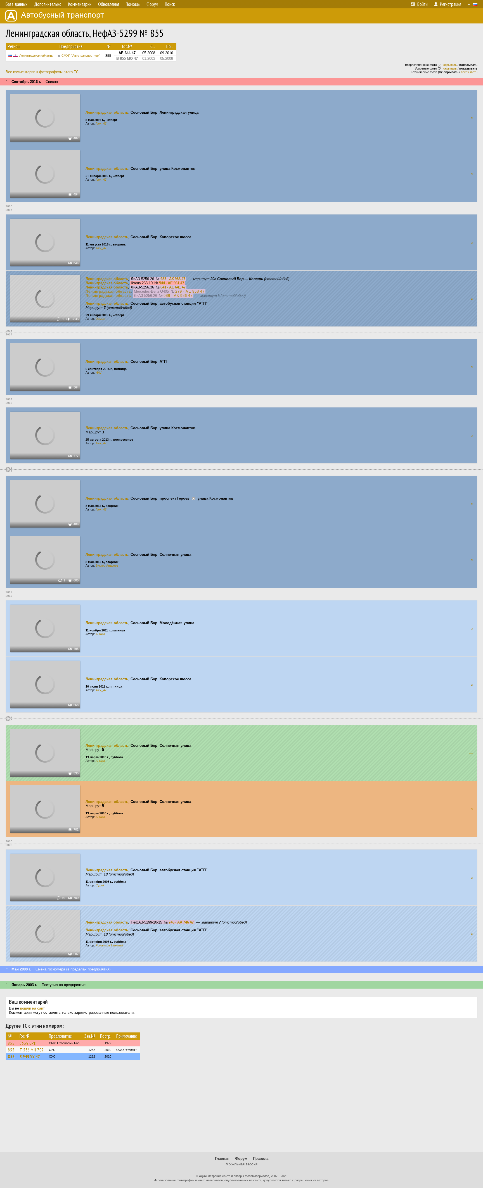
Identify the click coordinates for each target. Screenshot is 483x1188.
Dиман (100, 318)
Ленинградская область (36, 55)
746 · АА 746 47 (181, 922)
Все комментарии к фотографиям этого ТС (42, 72)
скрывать (450, 64)
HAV (98, 372)
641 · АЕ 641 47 (173, 287)
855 (11, 1043)
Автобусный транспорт (62, 15)
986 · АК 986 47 (178, 296)
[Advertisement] (241, 1108)
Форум (241, 1158)
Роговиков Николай (109, 945)
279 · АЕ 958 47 (190, 291)
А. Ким (100, 634)
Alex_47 (101, 123)
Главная (222, 1158)
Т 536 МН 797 (32, 1050)
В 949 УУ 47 (30, 1056)
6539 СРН (28, 1043)
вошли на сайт (32, 1008)
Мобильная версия (241, 1164)
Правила (260, 1158)
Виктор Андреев (107, 565)
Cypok (100, 885)
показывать (469, 72)
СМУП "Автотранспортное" (80, 55)
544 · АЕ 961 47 (171, 283)
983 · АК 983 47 (172, 279)
